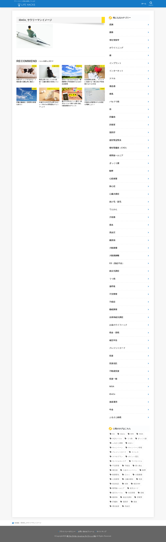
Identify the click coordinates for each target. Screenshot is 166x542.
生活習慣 (131, 493)
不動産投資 (114, 371)
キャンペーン (117, 447)
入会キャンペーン (130, 470)
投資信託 (113, 363)
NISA (111, 387)
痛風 (111, 94)
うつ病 (112, 279)
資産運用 (113, 402)
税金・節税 (114, 333)
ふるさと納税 (115, 417)
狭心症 (112, 186)
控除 (126, 484)
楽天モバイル (117, 493)
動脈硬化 (115, 475)
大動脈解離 (114, 256)
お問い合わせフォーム (86, 531)
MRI (132, 434)
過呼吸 (112, 286)
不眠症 (112, 302)
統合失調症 (114, 271)
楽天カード (134, 488)
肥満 (111, 25)
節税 (142, 493)
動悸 (111, 171)
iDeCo (112, 394)
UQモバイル (117, 438)
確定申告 (113, 340)
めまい (130, 443)
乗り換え (138, 466)
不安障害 (113, 294)
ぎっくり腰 (114, 163)
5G (113, 434)
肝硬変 (112, 125)
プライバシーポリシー (67, 531)
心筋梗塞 (113, 179)
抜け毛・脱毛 (115, 202)
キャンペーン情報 (135, 447)
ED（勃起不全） (116, 263)
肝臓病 (112, 117)
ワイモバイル (137, 461)
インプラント (115, 63)
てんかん (113, 209)
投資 (111, 356)
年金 (111, 410)
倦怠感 (112, 86)
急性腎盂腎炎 (115, 140)
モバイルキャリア (119, 461)
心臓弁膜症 (114, 194)
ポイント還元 (133, 457)
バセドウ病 (114, 102)
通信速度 (115, 506)
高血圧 (112, 233)
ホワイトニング (116, 48)
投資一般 (113, 379)
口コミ (127, 475)
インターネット (116, 71)
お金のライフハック (118, 325)
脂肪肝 (112, 132)
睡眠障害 (113, 310)
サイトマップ (101, 531)
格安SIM (137, 484)
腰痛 (111, 32)
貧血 (111, 225)
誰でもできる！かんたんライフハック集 (81, 536)
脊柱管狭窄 (114, 40)
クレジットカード (117, 348)
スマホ (112, 78)
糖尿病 (112, 240)
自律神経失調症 (116, 317)
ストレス (135, 452)
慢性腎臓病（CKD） (118, 148)
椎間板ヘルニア (116, 156)
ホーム (143, 3)
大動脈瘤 (113, 248)
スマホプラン (117, 457)
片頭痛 (112, 217)
